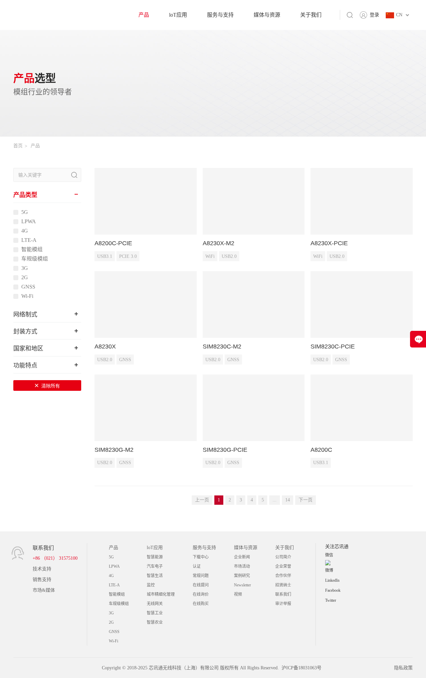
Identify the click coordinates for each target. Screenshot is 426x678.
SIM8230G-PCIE (225, 449)
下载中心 (201, 557)
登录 (374, 14)
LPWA (28, 221)
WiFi (210, 256)
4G (24, 231)
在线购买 (201, 603)
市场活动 (242, 566)
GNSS (28, 287)
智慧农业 (155, 622)
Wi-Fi (27, 296)
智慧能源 (155, 557)
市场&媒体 (44, 590)
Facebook (332, 590)
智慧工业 (155, 613)
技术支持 (42, 568)
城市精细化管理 (161, 594)
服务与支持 (220, 15)
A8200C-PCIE (113, 243)
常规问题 (201, 575)
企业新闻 (242, 557)
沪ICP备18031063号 (301, 667)
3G (24, 268)
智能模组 (32, 249)
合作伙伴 (283, 575)
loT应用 (178, 15)
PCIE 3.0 (128, 256)
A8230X (105, 346)
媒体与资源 (267, 15)
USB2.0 (229, 256)
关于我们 (310, 15)
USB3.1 (104, 256)
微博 (329, 570)
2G (24, 277)
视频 (238, 594)
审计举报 (283, 603)
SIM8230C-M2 (222, 346)
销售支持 (42, 579)
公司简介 (283, 557)
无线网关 (155, 603)
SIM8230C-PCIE (333, 346)
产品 (143, 15)
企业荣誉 (283, 566)
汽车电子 (155, 566)
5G (24, 212)
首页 (18, 145)
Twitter (330, 600)
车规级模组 (34, 259)
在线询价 (201, 594)
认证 (197, 566)
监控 (151, 585)
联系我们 (283, 594)
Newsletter (242, 585)
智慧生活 (155, 575)
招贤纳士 (283, 585)
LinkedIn (332, 580)
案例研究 (242, 575)
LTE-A (29, 240)
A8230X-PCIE (329, 243)
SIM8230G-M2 (114, 449)
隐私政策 (403, 667)
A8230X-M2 (218, 243)
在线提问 (201, 585)
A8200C (321, 449)
